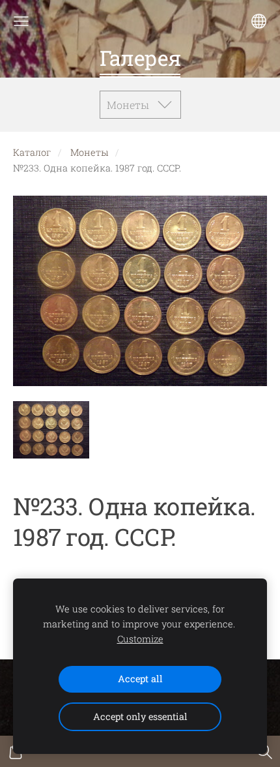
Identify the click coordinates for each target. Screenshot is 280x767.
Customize (140, 639)
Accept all (140, 678)
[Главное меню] (21, 21)
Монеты (89, 152)
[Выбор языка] (259, 21)
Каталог (32, 152)
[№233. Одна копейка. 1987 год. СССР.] (51, 429)
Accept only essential (140, 716)
